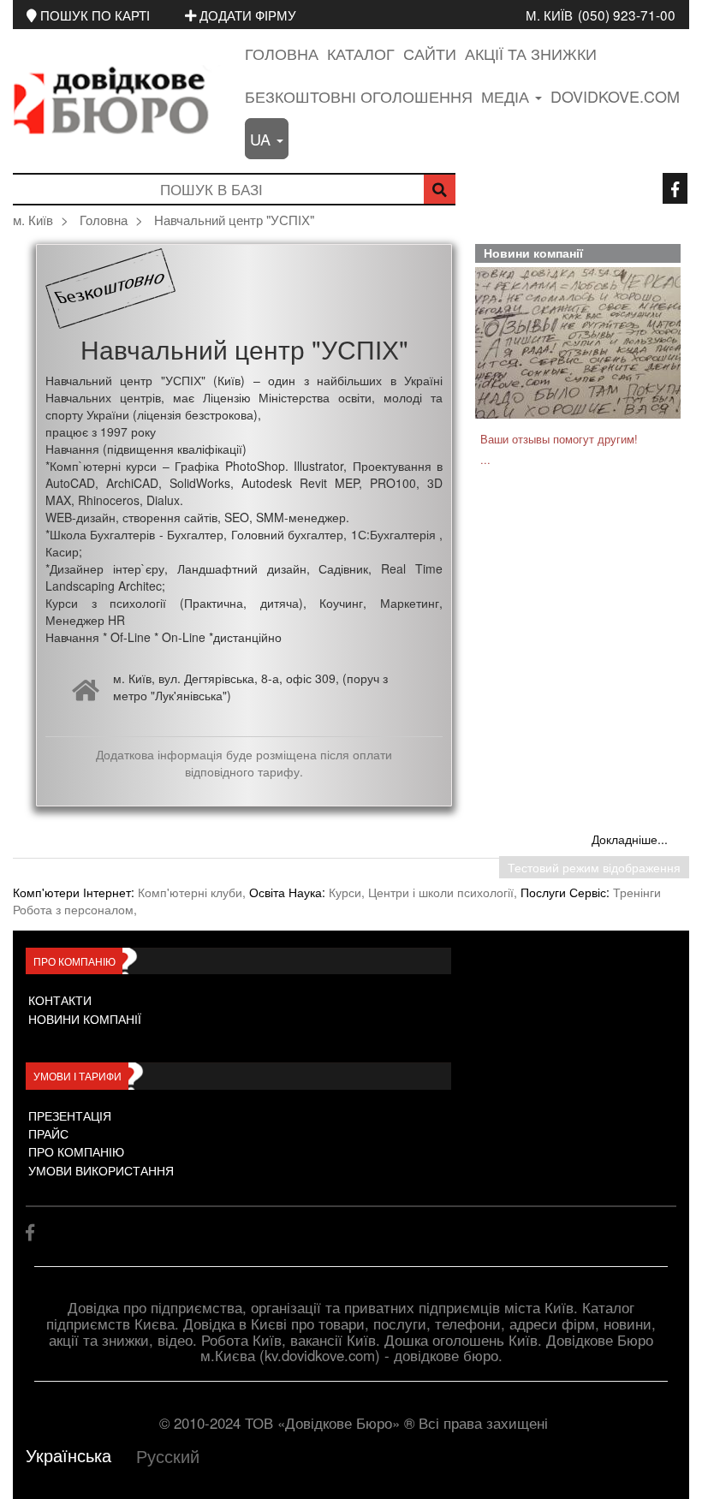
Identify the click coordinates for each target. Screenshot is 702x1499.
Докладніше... (630, 839)
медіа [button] (507, 96)
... (485, 459)
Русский (167, 1455)
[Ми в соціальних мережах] (675, 188)
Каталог (361, 53)
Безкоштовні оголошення (359, 96)
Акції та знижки (531, 53)
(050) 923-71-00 (626, 14)
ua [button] (262, 139)
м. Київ (549, 14)
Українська (68, 1454)
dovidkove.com (615, 96)
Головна (281, 53)
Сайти (429, 53)
